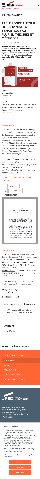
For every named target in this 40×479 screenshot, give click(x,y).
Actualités (9, 360)
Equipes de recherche (14, 356)
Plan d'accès (6, 113)
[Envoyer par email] (3, 293)
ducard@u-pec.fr (16, 162)
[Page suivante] (20, 190)
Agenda (7, 365)
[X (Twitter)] (9, 293)
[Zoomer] (17, 186)
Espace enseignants (13, 375)
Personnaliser (20, 467)
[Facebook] (5, 293)
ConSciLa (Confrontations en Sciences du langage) (18, 283)
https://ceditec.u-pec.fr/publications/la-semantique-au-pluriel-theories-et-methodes (19, 170)
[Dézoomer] (5, 186)
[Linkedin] (12, 293)
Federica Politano (8, 270)
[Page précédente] (5, 190)
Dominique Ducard (9, 254)
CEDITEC (28, 260)
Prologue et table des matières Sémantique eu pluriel (19, 311)
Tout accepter (20, 462)
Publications (10, 370)
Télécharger (11, 195)
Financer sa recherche (15, 379)
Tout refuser (20, 472)
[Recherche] (38, 3)
